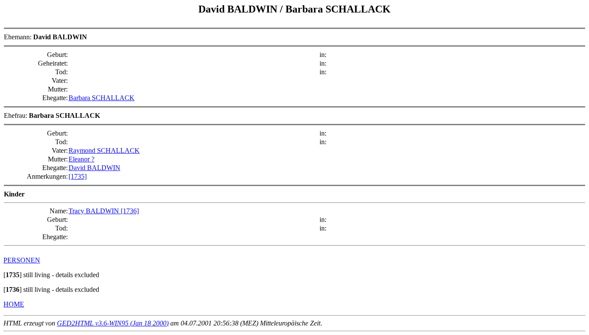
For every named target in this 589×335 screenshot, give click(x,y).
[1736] (130, 211)
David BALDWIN (94, 167)
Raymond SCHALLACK (104, 150)
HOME (13, 304)
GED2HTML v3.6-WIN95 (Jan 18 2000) (113, 323)
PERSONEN (21, 260)
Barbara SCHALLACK (102, 97)
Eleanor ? (81, 159)
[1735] (78, 176)
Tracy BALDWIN (95, 211)
